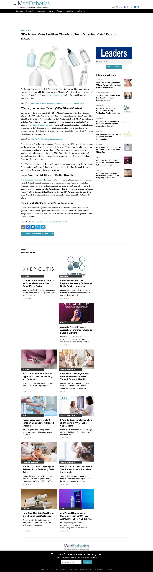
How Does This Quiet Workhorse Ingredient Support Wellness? (38, 514)
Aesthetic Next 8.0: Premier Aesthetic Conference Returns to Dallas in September (108, 162)
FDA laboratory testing (42, 125)
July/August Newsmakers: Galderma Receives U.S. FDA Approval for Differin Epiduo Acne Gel (76, 516)
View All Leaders (114, 67)
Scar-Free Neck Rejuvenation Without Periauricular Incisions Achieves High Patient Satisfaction (108, 85)
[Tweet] (38, 227)
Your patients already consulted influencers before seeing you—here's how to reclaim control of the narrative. (75, 478)
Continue (88, 562)
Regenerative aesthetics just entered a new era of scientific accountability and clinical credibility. (76, 292)
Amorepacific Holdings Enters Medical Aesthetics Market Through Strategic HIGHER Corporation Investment (74, 376)
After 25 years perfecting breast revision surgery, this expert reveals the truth (38, 432)
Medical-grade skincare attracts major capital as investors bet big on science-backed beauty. (39, 292)
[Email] (23, 227)
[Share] (28, 227)
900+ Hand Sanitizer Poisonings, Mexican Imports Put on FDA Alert (57, 103)
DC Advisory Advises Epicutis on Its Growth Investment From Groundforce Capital (109, 123)
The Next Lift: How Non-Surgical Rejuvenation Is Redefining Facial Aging (39, 469)
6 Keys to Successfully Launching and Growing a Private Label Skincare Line (76, 423)
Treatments (99, 80)
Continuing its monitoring (32, 180)
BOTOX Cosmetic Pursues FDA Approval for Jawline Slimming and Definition (37, 376)
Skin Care (99, 131)
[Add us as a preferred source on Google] (43, 227)
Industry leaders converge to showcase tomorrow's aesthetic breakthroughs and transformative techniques (75, 339)
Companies (99, 106)
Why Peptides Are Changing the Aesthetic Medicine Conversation (108, 136)
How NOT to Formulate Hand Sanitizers (46, 139)
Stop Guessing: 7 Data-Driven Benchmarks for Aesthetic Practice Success (108, 98)
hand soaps (57, 95)
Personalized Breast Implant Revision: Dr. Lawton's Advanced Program (38, 423)
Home (23, 30)
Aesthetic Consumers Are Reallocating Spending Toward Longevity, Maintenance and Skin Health (109, 175)
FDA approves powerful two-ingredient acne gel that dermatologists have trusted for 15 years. (74, 525)
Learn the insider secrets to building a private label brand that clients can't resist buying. (76, 432)
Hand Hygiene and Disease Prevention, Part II (48, 222)
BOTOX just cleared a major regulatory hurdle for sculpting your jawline (39, 384)
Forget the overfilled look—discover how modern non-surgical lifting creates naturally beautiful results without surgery (38, 478)
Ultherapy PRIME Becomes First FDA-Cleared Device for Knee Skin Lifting (109, 149)
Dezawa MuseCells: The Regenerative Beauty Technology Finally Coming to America (108, 111)
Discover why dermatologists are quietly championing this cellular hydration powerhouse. (37, 522)
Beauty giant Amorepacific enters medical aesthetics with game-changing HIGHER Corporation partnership (74, 385)
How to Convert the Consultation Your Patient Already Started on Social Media (76, 469)
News (29, 30)
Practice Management (102, 92)
